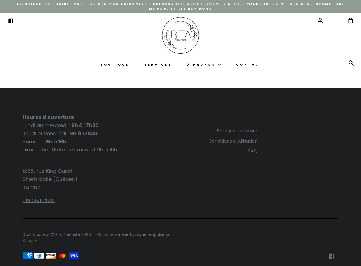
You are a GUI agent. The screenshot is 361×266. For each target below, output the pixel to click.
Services (158, 64)
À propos (202, 64)
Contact (250, 64)
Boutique (114, 64)
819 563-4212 (39, 200)
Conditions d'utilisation (232, 141)
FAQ (252, 151)
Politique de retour (237, 131)
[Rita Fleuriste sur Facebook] (331, 256)
